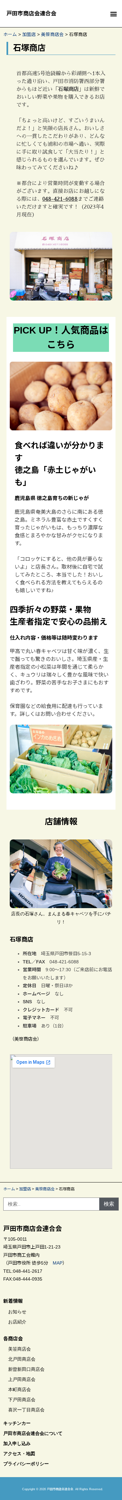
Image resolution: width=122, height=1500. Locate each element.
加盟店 (29, 34)
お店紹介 (17, 1321)
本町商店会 (19, 1389)
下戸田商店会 (21, 1399)
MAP (57, 1263)
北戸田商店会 (21, 1359)
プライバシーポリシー (26, 1463)
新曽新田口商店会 (26, 1369)
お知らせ (17, 1311)
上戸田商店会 (21, 1379)
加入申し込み (17, 1443)
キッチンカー (17, 1423)
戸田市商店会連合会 (31, 13)
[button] (113, 13)
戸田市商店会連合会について (32, 1433)
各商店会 (13, 1338)
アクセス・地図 (19, 1453)
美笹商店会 (52, 34)
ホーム (10, 34)
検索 (109, 1204)
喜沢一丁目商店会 (26, 1409)
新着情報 (13, 1301)
